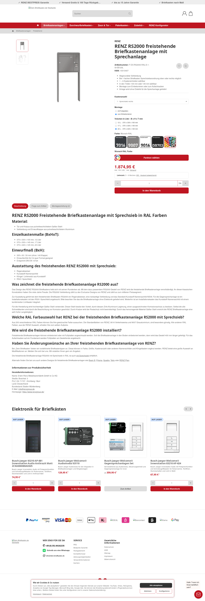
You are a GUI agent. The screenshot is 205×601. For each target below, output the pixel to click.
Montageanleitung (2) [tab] (61, 206)
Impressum (37, 594)
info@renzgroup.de (26, 389)
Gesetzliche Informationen (112, 541)
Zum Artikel (125, 488)
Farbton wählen (152, 157)
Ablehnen (147, 591)
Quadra (106, 360)
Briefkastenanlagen (53, 25)
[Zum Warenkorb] (190, 13)
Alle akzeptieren (156, 585)
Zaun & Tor (103, 25)
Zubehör (138, 25)
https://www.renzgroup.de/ (33, 391)
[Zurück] (186, 409)
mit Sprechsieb (82, 355)
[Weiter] (190, 409)
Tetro (112, 360)
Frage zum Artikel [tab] (39, 206)
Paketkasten (121, 25)
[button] (22, 46)
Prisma (99, 360)
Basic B (92, 360)
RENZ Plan (124, 360)
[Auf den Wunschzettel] (179, 66)
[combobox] (152, 101)
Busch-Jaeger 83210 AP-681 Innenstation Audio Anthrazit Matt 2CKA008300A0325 (32, 463)
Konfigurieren (164, 591)
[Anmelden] (184, 13)
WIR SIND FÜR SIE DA (54, 540)
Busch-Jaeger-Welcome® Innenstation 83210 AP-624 (165, 462)
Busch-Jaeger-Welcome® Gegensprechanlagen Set (119, 462)
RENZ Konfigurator (158, 25)
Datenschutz (47, 594)
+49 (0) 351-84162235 (55, 546)
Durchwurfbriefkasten (81, 25)
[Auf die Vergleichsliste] (186, 66)
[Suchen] (130, 13)
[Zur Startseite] (42, 13)
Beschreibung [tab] (20, 206)
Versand (133, 170)
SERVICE (78, 540)
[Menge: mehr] (185, 183)
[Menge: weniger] (118, 183)
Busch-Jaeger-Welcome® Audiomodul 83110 (72, 462)
